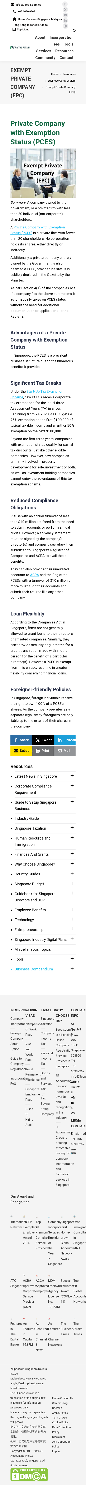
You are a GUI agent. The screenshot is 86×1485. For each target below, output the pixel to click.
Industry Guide (27, 818)
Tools (19, 959)
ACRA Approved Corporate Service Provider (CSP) (30, 1294)
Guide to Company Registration (18, 1064)
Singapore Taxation (30, 828)
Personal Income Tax (47, 1058)
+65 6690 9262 (26, 11)
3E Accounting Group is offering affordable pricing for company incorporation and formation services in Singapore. (65, 1156)
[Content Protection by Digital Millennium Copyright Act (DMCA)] (29, 1480)
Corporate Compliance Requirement (33, 789)
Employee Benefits (30, 910)
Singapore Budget (29, 884)
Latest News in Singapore (36, 776)
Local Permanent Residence (32, 1074)
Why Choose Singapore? (35, 864)
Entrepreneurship (29, 929)
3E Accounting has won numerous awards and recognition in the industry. (63, 1097)
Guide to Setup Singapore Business (36, 805)
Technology (24, 920)
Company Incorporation (19, 1021)
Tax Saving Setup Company (47, 1106)
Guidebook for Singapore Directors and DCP (35, 897)
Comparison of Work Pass (33, 1029)
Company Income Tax (47, 1038)
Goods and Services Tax (46, 1081)
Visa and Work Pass (29, 1052)
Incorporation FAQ (19, 1081)
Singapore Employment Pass (34, 1094)
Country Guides (27, 874)
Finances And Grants (32, 854)
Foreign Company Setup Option (17, 1041)
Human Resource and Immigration (33, 841)
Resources (21, 766)
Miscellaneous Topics (33, 949)
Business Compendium (34, 969)
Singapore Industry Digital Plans (41, 939)
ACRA (34, 575)
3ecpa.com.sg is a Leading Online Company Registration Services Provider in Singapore (65, 1048)
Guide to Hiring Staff (29, 1117)
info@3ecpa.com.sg (28, 4)
